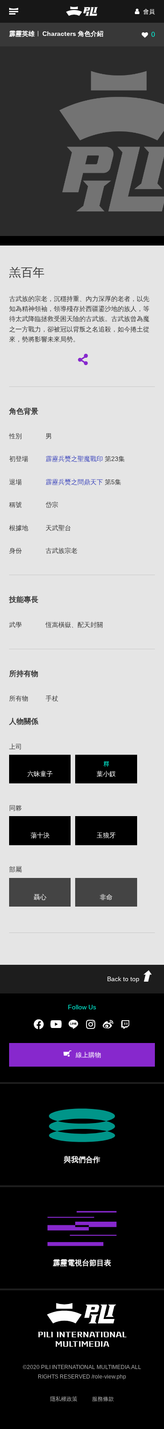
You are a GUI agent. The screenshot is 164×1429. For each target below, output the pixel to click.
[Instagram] (91, 1024)
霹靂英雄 (22, 33)
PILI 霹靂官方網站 (82, 11)
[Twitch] (125, 1024)
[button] (145, 11)
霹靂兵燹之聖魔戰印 (74, 458)
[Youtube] (56, 1024)
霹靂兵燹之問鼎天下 (74, 482)
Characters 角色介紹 (72, 33)
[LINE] (73, 1024)
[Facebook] (39, 1024)
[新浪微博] (108, 1024)
